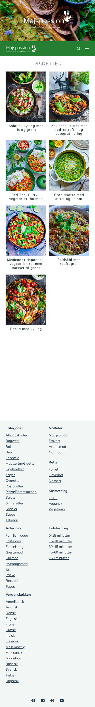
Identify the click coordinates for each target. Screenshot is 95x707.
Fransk (11, 624)
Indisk (10, 635)
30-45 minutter (60, 546)
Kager (10, 475)
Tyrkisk (11, 675)
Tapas (10, 586)
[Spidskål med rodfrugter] (69, 230)
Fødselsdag (14, 546)
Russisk (12, 664)
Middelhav (13, 658)
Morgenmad (58, 435)
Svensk (11, 669)
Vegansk (55, 503)
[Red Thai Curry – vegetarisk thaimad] (26, 165)
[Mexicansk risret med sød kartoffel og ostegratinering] (69, 97)
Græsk (11, 630)
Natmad (55, 452)
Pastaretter (14, 486)
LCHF (53, 498)
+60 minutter (59, 558)
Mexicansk (14, 652)
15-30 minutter (60, 541)
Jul (8, 569)
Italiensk (12, 641)
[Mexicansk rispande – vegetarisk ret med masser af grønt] (26, 230)
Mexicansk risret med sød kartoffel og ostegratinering (69, 129)
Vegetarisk (57, 509)
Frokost (54, 441)
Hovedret (56, 475)
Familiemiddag (17, 535)
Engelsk (12, 618)
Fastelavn (13, 541)
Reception (13, 580)
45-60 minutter (60, 552)
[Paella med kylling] (26, 300)
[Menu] (87, 48)
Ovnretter (13, 480)
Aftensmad (57, 446)
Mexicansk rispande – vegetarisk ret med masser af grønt (26, 263)
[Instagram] (43, 700)
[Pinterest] (52, 700)
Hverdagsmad (17, 564)
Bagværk (12, 441)
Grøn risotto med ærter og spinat (69, 197)
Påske (10, 575)
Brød (9, 452)
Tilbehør (12, 520)
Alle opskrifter (16, 435)
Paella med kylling (26, 329)
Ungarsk (12, 681)
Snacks (11, 509)
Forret (53, 469)
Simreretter (14, 503)
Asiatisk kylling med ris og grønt (26, 127)
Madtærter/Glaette (20, 463)
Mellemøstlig (15, 647)
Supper (11, 514)
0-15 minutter (59, 535)
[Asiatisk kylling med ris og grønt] (26, 97)
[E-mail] (62, 700)
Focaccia (12, 458)
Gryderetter (15, 469)
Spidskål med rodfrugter (69, 261)
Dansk (11, 613)
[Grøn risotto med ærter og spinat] (69, 165)
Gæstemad (14, 552)
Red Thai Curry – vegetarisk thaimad (26, 197)
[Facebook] (33, 700)
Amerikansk (15, 601)
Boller (10, 446)
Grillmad (12, 558)
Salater (11, 497)
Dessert (55, 481)
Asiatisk (12, 607)
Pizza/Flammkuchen (21, 492)
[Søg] (78, 48)
